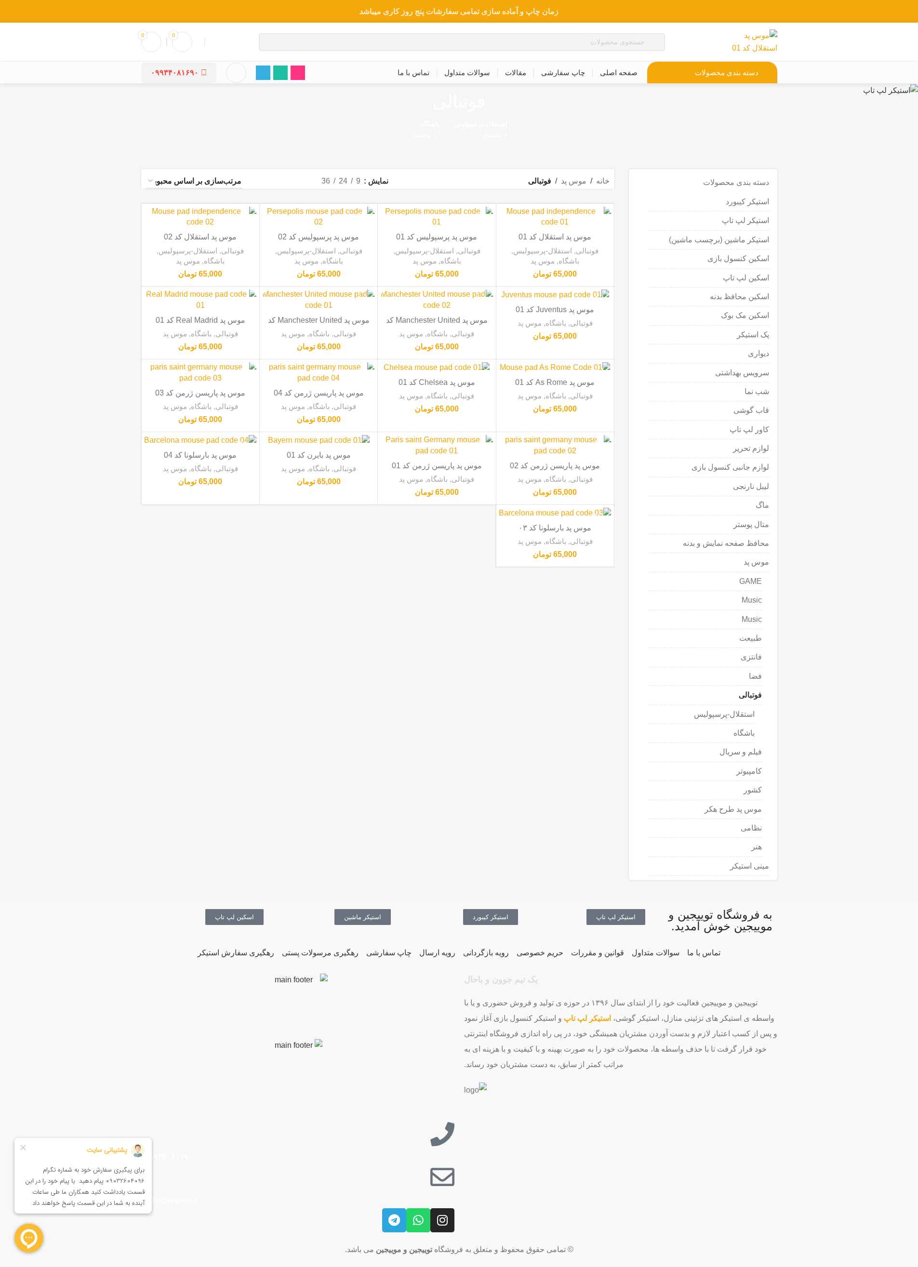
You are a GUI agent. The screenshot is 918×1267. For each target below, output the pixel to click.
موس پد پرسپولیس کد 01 (436, 237)
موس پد (756, 562)
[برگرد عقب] (498, 101)
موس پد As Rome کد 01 (555, 382)
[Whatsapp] (418, 1220)
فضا (755, 676)
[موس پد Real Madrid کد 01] (200, 300)
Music (752, 600)
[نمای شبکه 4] (262, 181)
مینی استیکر (749, 866)
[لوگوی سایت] (753, 41)
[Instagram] (442, 1220)
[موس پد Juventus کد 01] (555, 294)
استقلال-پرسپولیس (724, 714)
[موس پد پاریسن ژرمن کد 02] (555, 445)
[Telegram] (394, 1220)
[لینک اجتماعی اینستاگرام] (298, 73)
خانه (603, 181)
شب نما (757, 391)
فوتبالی (750, 695)
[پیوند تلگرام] (263, 73)
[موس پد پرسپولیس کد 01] (436, 217)
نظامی (751, 828)
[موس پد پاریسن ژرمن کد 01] (436, 445)
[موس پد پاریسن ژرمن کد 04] (318, 372)
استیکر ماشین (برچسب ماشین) (719, 240)
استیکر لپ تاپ (745, 220)
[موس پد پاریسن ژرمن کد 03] (200, 372)
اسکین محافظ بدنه (739, 296)
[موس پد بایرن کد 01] (318, 440)
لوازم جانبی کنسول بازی (730, 467)
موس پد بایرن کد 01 (319, 455)
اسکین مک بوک (745, 315)
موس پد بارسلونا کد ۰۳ (555, 528)
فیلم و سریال (740, 752)
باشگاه (744, 733)
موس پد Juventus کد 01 (555, 309)
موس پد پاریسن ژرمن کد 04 (319, 393)
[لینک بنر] (459, 11)
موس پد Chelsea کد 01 (437, 382)
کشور (753, 790)
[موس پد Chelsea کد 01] (436, 367)
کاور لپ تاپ (749, 429)
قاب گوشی (751, 410)
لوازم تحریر (751, 448)
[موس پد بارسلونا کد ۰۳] (555, 512)
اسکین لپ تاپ (746, 278)
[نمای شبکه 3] (280, 181)
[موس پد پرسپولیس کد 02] (318, 217)
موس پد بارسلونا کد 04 (200, 455)
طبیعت (750, 638)
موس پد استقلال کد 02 (200, 237)
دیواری (758, 353)
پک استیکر (753, 334)
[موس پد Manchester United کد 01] (318, 300)
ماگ (762, 505)
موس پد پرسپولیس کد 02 (318, 237)
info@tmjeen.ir (170, 1200)
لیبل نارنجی (751, 486)
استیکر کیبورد (747, 202)
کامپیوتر (749, 771)
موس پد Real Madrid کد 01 (200, 320)
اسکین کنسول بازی (738, 258)
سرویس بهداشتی (742, 373)
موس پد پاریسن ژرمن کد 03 (200, 393)
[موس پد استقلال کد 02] (200, 217)
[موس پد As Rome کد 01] (555, 367)
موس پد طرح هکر (733, 809)
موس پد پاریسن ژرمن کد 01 (437, 466)
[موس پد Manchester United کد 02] (436, 300)
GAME (750, 581)
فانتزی (751, 657)
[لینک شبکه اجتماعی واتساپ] (280, 73)
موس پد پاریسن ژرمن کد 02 (555, 466)
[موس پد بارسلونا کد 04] (200, 440)
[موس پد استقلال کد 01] (555, 217)
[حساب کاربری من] (236, 72)
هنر (756, 847)
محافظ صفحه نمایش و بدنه (726, 543)
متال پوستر (751, 524)
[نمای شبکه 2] (298, 181)
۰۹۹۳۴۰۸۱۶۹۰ (175, 72)
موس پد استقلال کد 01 (555, 237)
